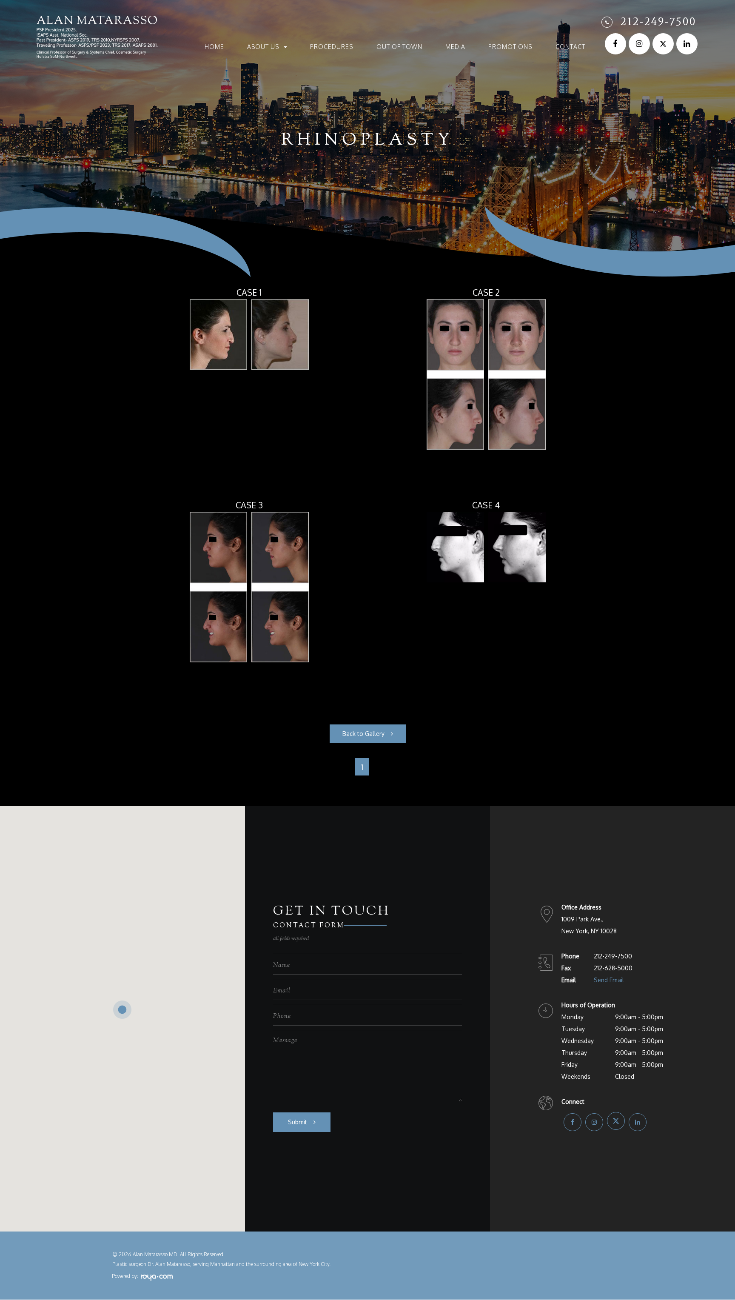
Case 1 (249, 292)
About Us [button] (263, 47)
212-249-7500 (658, 21)
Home (214, 47)
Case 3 (249, 504)
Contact (570, 47)
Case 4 (486, 504)
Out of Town (399, 47)
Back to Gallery (363, 733)
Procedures (331, 47)
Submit (297, 1122)
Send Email (609, 980)
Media (455, 47)
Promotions (510, 47)
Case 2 (486, 292)
